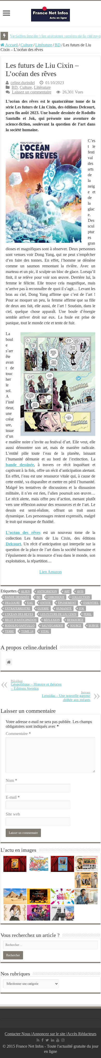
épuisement (67, 602)
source (75, 625)
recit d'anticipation (21, 619)
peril (88, 614)
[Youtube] (58, 1040)
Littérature (43, 45)
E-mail (13, 797)
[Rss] (38, 1040)
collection (81, 597)
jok (81, 608)
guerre (43, 608)
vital (45, 631)
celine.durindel (23, 82)
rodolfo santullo (19, 625)
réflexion (52, 619)
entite (45, 602)
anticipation (47, 591)
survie (94, 625)
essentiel (91, 602)
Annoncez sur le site (49, 1034)
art (67, 591)
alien (25, 591)
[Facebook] (42, 1040)
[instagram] (63, 1040)
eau (30, 602)
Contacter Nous (18, 1034)
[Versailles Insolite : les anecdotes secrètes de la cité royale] (86, 864)
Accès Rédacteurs (81, 1034)
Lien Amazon (50, 572)
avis (80, 591)
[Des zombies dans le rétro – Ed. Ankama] (38, 913)
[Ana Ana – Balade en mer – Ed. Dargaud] (38, 864)
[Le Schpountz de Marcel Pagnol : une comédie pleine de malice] (86, 880)
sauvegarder (52, 625)
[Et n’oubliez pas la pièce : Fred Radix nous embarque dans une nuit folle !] (62, 864)
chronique (56, 597)
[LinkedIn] (53, 1040)
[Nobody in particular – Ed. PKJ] (15, 913)
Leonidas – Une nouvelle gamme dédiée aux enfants (66, 696)
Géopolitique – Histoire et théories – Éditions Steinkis (36, 684)
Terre (9, 631)
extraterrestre (17, 608)
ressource (75, 619)
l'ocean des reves (19, 614)
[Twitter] (47, 1040)
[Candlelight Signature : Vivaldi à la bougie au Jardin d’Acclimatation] (38, 896)
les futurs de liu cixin (58, 614)
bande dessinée (17, 597)
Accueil (11, 45)
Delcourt (12, 602)
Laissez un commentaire (31, 92)
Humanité (64, 608)
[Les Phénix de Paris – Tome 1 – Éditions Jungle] (62, 913)
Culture (26, 45)
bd (38, 597)
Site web (13, 814)
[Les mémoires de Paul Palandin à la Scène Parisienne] (15, 864)
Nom (11, 780)
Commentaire (18, 733)
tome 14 (27, 631)
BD (58, 45)
